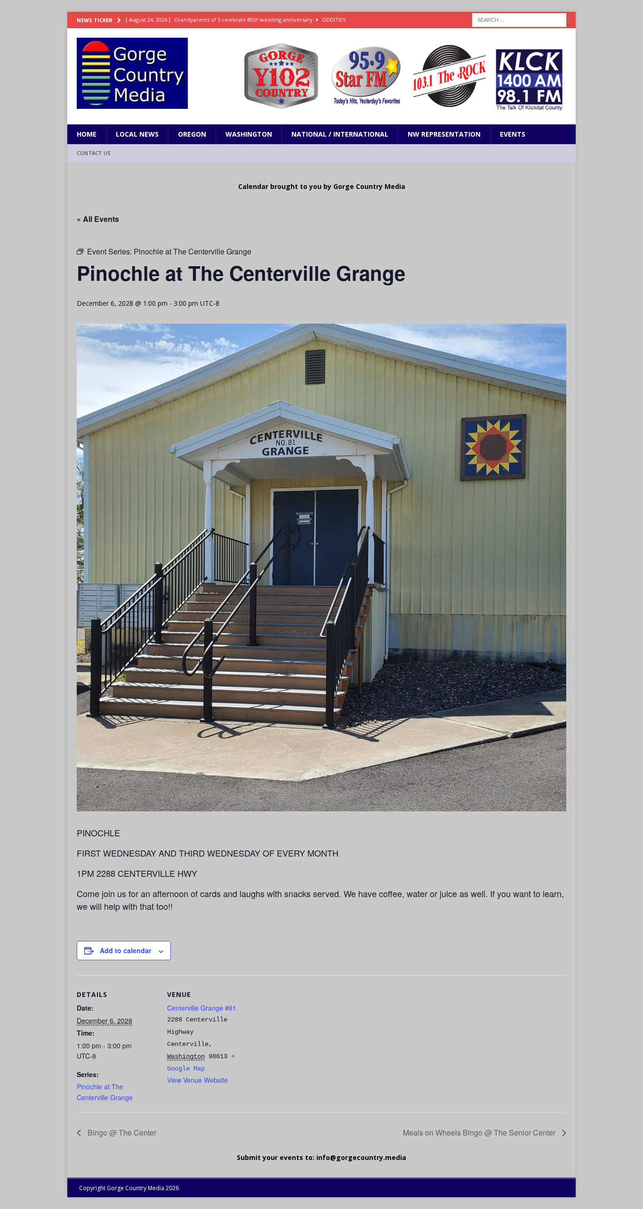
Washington (248, 134)
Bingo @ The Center (121, 1132)
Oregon (192, 134)
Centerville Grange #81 (201, 1008)
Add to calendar (125, 950)
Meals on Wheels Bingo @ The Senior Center (480, 1132)
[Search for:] (519, 19)
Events (512, 134)
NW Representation (444, 134)
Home (86, 134)
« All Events (98, 218)
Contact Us (93, 152)
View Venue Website (197, 1080)
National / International (339, 134)
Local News (137, 134)
